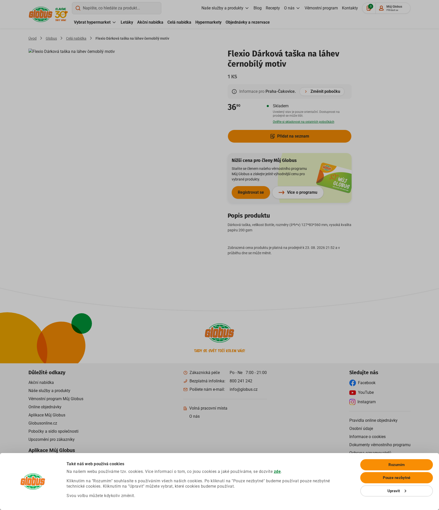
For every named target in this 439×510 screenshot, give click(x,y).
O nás (289, 8)
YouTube (366, 392)
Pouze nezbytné (396, 477)
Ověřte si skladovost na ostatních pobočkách (303, 122)
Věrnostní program (321, 8)
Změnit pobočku (325, 91)
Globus (51, 38)
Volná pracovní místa (208, 408)
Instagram (366, 401)
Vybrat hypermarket (92, 22)
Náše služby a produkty (49, 390)
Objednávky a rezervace (248, 22)
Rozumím (396, 464)
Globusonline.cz (42, 423)
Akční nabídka (150, 22)
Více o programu (302, 192)
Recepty (273, 8)
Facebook (366, 382)
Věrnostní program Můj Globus (55, 398)
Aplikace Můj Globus (46, 415)
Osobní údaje (361, 428)
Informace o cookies (367, 436)
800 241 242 (241, 381)
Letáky (127, 22)
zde (277, 471)
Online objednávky (44, 406)
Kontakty (350, 8)
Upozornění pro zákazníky (51, 439)
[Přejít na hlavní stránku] (40, 14)
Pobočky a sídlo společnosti (53, 431)
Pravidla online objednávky (373, 420)
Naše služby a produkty (222, 8)
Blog (258, 8)
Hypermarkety (208, 22)
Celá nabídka (179, 22)
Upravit (393, 491)
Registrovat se (251, 192)
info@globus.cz (244, 389)
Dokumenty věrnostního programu (380, 444)
